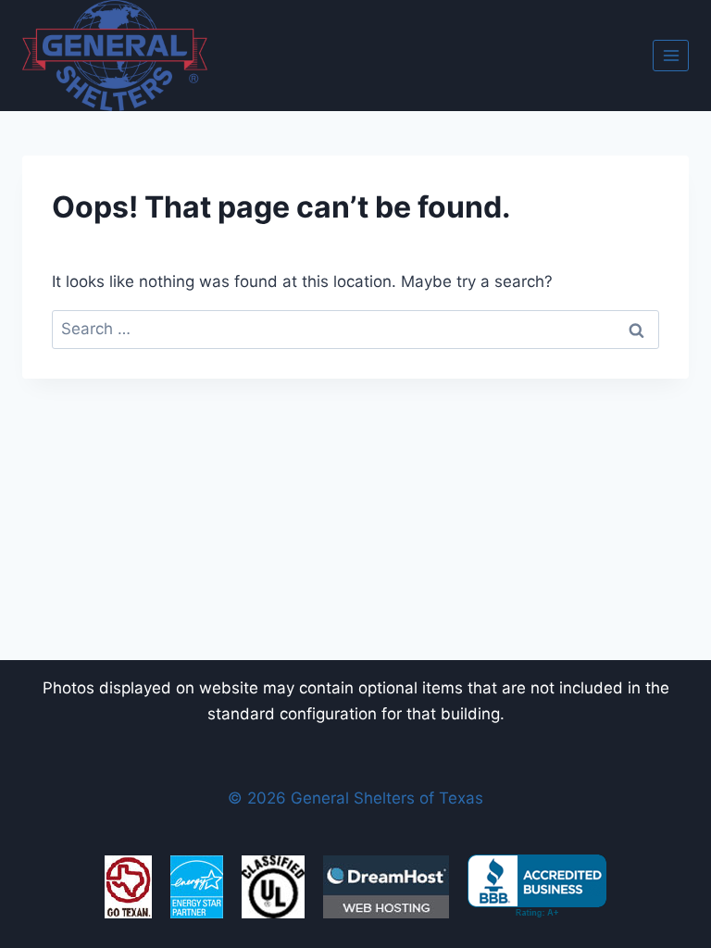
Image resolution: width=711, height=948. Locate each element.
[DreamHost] (386, 886)
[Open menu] (671, 55)
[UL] (273, 886)
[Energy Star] (196, 886)
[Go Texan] (128, 886)
